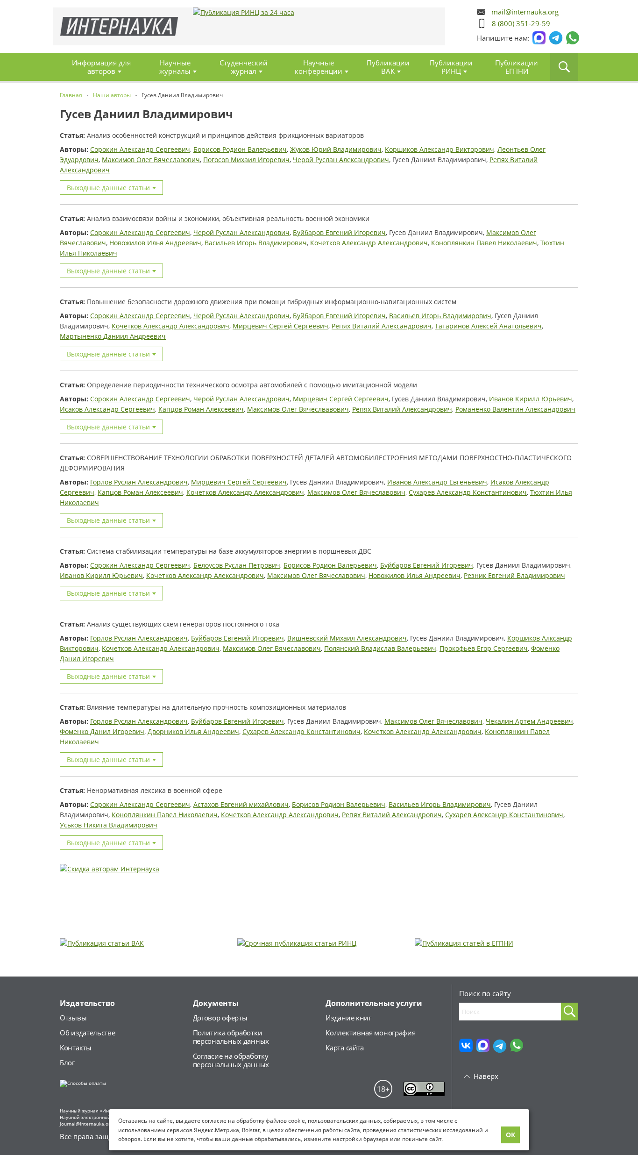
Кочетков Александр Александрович (369, 242)
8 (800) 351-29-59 (521, 23)
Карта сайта (345, 1047)
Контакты (76, 1047)
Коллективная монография (370, 1032)
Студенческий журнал (244, 67)
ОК (510, 1134)
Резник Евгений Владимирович (514, 575)
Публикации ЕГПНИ (516, 67)
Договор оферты (220, 1017)
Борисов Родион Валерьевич (240, 149)
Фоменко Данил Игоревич (102, 731)
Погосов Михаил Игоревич (246, 159)
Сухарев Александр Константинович (468, 492)
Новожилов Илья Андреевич (155, 242)
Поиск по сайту (485, 993)
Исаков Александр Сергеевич (107, 409)
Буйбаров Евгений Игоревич (339, 232)
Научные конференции (318, 67)
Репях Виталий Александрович (382, 325)
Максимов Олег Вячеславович (151, 159)
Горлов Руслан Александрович (139, 482)
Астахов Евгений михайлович (241, 804)
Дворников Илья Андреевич (193, 731)
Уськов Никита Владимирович (108, 824)
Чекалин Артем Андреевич (529, 721)
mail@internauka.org (525, 11)
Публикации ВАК (388, 67)
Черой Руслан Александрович (341, 159)
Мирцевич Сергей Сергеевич (280, 325)
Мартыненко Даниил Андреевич (113, 336)
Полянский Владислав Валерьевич (380, 648)
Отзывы (73, 1017)
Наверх (486, 1076)
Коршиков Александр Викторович (439, 149)
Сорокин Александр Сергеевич (140, 149)
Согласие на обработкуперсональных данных (231, 1060)
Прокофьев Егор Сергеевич (484, 648)
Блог (67, 1062)
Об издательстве (87, 1032)
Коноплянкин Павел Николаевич (484, 242)
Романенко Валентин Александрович (515, 409)
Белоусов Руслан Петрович (236, 565)
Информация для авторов (101, 67)
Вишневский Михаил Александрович (347, 638)
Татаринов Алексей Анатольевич (488, 325)
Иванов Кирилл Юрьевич (530, 398)
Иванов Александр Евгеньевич (437, 482)
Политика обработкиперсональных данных (231, 1036)
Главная (119, 26)
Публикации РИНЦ (451, 67)
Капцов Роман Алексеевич (201, 409)
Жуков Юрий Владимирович (336, 149)
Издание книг (348, 1017)
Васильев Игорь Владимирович (256, 242)
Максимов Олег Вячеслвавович (298, 409)
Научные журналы (175, 67)
